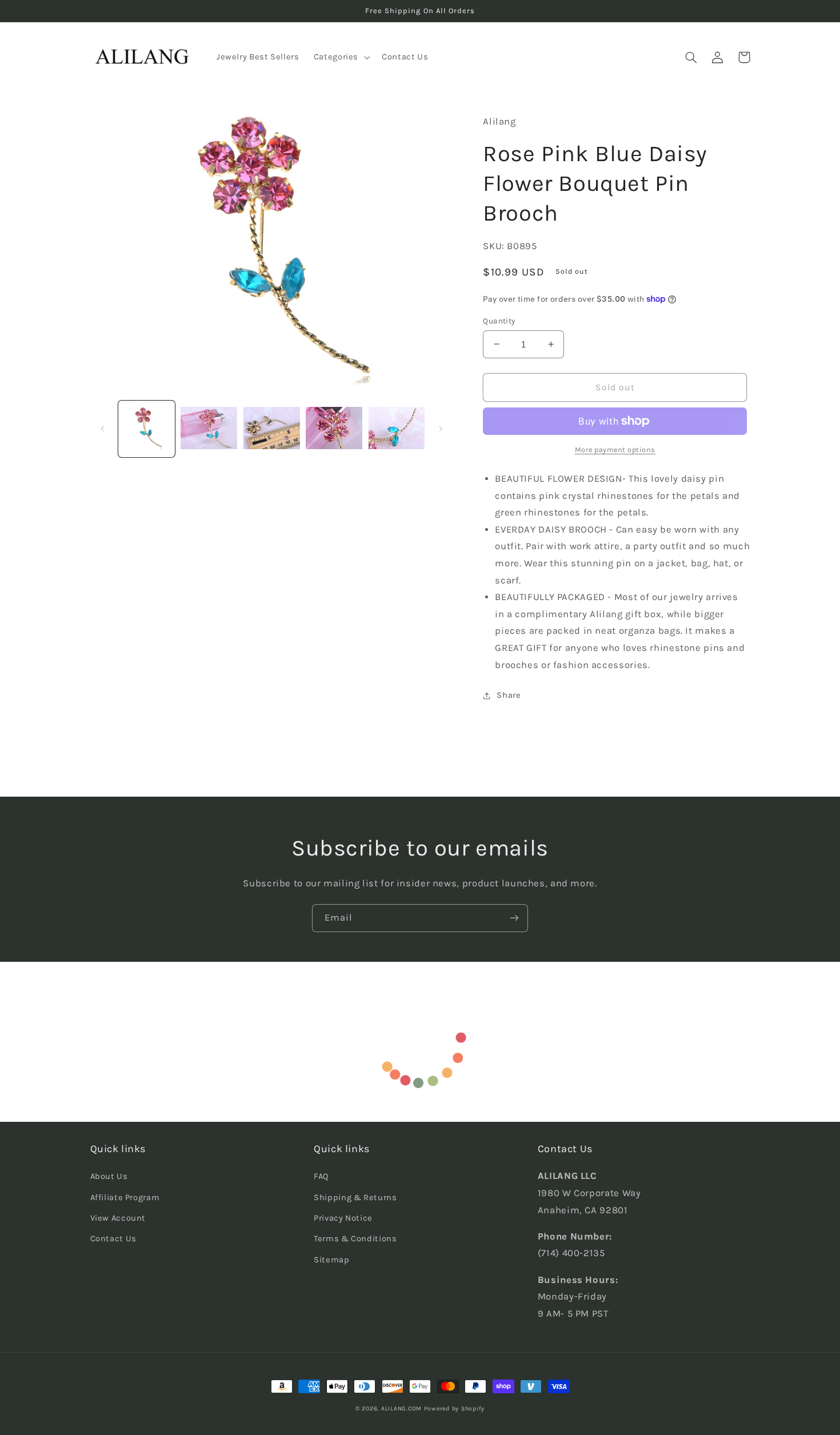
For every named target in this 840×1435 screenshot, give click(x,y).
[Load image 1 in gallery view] (146, 429)
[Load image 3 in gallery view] (271, 429)
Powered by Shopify (454, 1408)
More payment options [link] (615, 449)
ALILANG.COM (401, 1408)
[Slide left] (102, 428)
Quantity (499, 320)
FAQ (321, 1176)
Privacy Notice (343, 1218)
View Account (118, 1218)
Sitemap (331, 1260)
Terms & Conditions (355, 1239)
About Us (109, 1176)
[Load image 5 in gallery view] (397, 429)
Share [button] (509, 695)
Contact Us (113, 1239)
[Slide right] (440, 428)
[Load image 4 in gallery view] (334, 429)
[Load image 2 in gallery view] (209, 429)
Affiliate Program (125, 1197)
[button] (340, 57)
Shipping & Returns (355, 1197)
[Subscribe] (514, 918)
